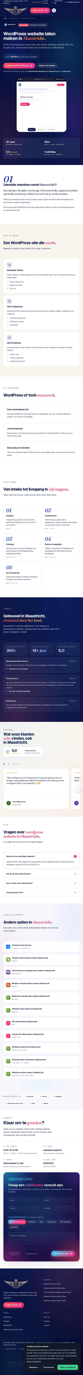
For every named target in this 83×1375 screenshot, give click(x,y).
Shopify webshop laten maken (54, 1288)
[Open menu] (54, 10)
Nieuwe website (16, 1222)
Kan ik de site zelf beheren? (18, 874)
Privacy (56, 1343)
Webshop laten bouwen (52, 1284)
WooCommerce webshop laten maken (57, 1292)
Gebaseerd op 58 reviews (32, 753)
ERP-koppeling (65, 1222)
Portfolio (47, 1321)
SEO (41, 1222)
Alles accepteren (68, 1367)
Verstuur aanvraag (63, 1253)
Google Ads (52, 1222)
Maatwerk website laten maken (55, 1301)
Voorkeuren (48, 1367)
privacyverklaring (31, 1253)
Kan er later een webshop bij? (19, 883)
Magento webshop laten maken (55, 1296)
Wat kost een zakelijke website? (20, 856)
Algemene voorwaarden (44, 1343)
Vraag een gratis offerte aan (19, 65)
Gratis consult (13, 1305)
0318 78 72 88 (11, 1349)
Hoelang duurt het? (14, 892)
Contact (46, 1325)
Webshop (32, 1222)
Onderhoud (14, 1227)
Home (5, 18)
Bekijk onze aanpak (47, 65)
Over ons (47, 1317)
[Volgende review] (78, 789)
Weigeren (33, 1367)
